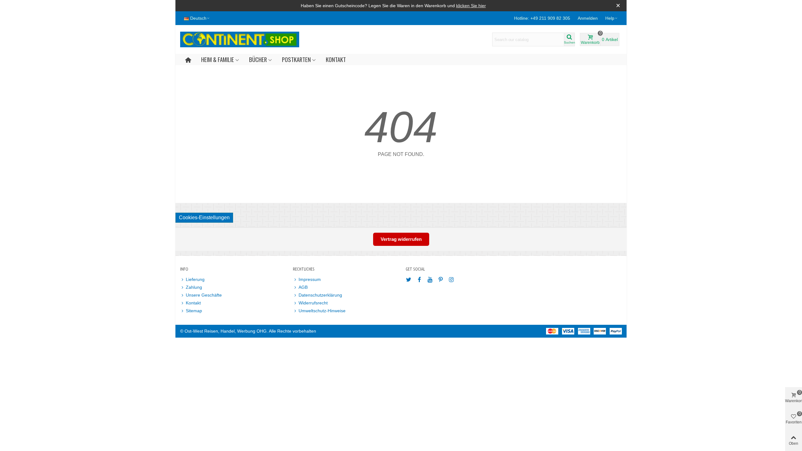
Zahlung (194, 287)
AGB (303, 287)
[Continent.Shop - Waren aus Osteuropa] (239, 39)
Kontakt (336, 59)
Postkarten (296, 59)
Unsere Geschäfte (204, 295)
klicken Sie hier (471, 5)
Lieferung (195, 279)
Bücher (258, 59)
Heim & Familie (217, 59)
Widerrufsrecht (313, 302)
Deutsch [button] (198, 18)
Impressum (310, 279)
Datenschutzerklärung (320, 295)
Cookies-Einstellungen (204, 217)
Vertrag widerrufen (401, 239)
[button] (612, 18)
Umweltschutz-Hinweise (322, 310)
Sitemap (194, 310)
